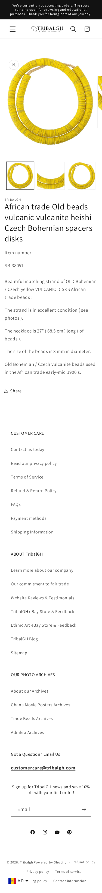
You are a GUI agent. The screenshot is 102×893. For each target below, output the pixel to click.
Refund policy (84, 862)
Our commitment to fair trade (40, 584)
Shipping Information (32, 532)
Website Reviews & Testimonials (43, 598)
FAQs (16, 504)
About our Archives (29, 691)
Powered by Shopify (50, 862)
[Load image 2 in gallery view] (51, 176)
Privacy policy (37, 871)
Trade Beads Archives (32, 718)
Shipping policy (34, 881)
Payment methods (29, 518)
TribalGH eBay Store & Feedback (43, 611)
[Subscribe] (84, 809)
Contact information (69, 881)
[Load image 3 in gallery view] (81, 176)
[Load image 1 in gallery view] (20, 176)
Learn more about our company (42, 570)
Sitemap (19, 653)
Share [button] (15, 391)
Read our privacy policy (34, 463)
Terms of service (68, 871)
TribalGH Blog (24, 639)
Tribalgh (26, 862)
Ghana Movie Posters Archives (40, 705)
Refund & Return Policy (34, 491)
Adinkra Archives (27, 732)
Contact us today (27, 449)
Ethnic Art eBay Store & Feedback (43, 625)
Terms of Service (27, 477)
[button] (13, 29)
